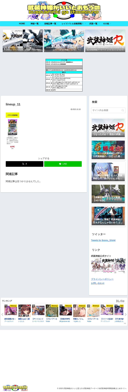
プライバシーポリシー (102, 279)
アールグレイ (9, 321)
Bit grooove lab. (65, 321)
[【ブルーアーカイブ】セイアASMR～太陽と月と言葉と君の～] (93, 311)
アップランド (105, 321)
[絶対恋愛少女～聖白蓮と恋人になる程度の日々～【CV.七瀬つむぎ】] (10, 311)
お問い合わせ (97, 283)
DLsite (120, 301)
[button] (123, 110)
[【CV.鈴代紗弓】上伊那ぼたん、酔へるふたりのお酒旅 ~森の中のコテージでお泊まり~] (120, 311)
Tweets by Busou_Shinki (103, 240)
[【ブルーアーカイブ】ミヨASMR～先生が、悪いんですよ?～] (52, 311)
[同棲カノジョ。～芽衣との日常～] (79, 311)
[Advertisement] (106, 357)
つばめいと (77, 321)
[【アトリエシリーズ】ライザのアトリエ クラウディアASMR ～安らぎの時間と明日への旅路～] (38, 311)
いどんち (21, 321)
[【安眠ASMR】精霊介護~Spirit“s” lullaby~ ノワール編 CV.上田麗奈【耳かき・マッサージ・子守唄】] (66, 311)
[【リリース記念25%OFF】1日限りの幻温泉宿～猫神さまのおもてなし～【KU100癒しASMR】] (107, 311)
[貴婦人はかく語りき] (24, 311)
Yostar (48, 321)
